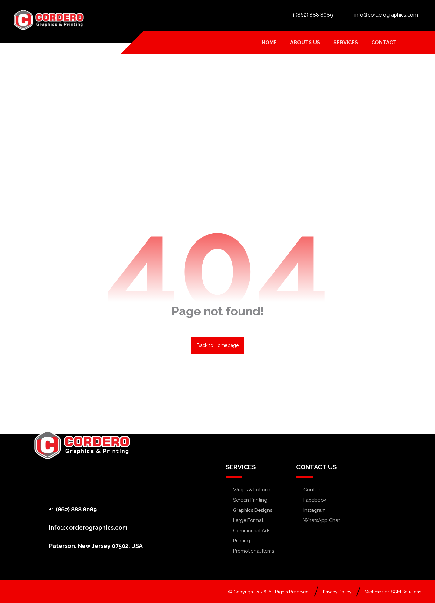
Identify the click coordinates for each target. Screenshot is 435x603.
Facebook (314, 500)
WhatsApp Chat (321, 520)
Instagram (314, 510)
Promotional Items (253, 551)
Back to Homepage (218, 345)
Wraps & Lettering (253, 490)
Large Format (248, 520)
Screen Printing (250, 500)
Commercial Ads (251, 530)
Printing (241, 541)
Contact (312, 490)
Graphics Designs (252, 510)
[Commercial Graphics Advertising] (49, 20)
